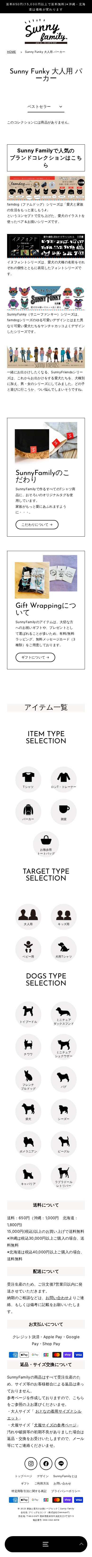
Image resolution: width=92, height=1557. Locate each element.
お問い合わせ (57, 1297)
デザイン (43, 1476)
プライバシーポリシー (65, 1491)
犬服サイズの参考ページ (55, 1425)
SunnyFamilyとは (65, 1476)
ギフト (25, 1483)
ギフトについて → (35, 657)
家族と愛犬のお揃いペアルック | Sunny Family (50, 1508)
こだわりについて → (37, 524)
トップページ (23, 1476)
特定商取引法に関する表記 (29, 1491)
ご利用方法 (41, 1483)
